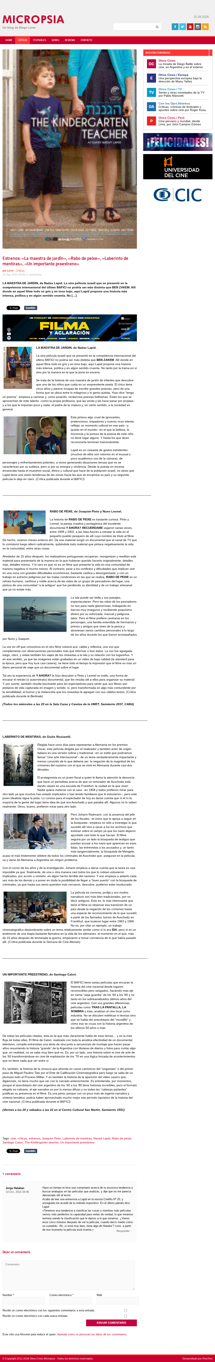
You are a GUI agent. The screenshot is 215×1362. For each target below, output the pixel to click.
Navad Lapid (101, 1138)
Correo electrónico (61, 1295)
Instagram (197, 26)
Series (55, 40)
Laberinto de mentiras (77, 1138)
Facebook (175, 26)
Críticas (22, 40)
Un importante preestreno (77, 1142)
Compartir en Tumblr (30, 308)
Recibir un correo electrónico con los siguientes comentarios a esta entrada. (49, 1310)
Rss (205, 26)
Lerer (10, 270)
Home (8, 40)
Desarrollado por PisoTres (197, 1358)
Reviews (70, 40)
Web (99, 1295)
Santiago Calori (13, 1142)
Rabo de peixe (121, 1138)
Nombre (8, 1295)
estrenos (34, 1138)
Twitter (182, 26)
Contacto (86, 40)
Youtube (190, 26)
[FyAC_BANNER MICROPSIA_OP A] (70, 340)
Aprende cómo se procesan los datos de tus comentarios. (92, 1334)
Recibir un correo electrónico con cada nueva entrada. (35, 1315)
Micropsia (34, 19)
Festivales (39, 40)
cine (13, 1138)
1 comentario (34, 274)
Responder (123, 1231)
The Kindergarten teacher (42, 1142)
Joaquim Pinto (51, 1138)
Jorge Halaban (15, 1188)
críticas (22, 1138)
